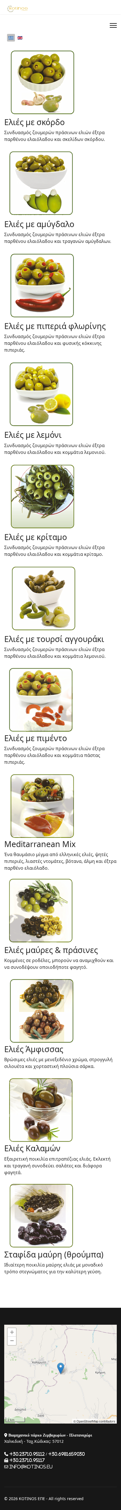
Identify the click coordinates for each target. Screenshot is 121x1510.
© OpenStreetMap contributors (94, 1421)
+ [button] (12, 1332)
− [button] (12, 1340)
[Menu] (113, 25)
